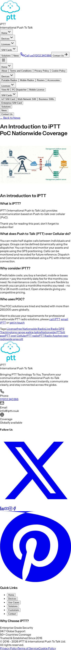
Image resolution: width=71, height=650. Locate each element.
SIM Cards (6, 50)
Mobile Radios (27, 80)
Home (4, 33)
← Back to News (10, 117)
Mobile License (36, 89)
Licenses (5, 44)
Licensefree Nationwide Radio (26, 328)
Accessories (53, 80)
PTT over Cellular (16, 335)
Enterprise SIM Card (11, 103)
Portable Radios (9, 80)
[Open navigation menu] (3, 60)
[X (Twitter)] (35, 504)
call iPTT (54, 319)
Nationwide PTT (51, 332)
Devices (5, 38)
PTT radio (33, 335)
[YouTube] (6, 509)
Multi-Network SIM (27, 99)
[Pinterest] (35, 581)
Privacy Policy (41, 71)
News (16, 55)
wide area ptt (15, 339)
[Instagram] (10, 509)
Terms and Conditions (21, 71)
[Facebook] (14, 509)
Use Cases (13, 602)
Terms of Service (28, 648)
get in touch (17, 322)
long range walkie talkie (26, 332)
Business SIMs (46, 99)
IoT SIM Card (8, 99)
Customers (13, 610)
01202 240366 (9, 399)
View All (5, 89)
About (4, 71)
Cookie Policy (58, 71)
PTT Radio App (48, 335)
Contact (12, 614)
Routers (41, 80)
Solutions (6, 55)
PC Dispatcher (19, 89)
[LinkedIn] (2, 509)
